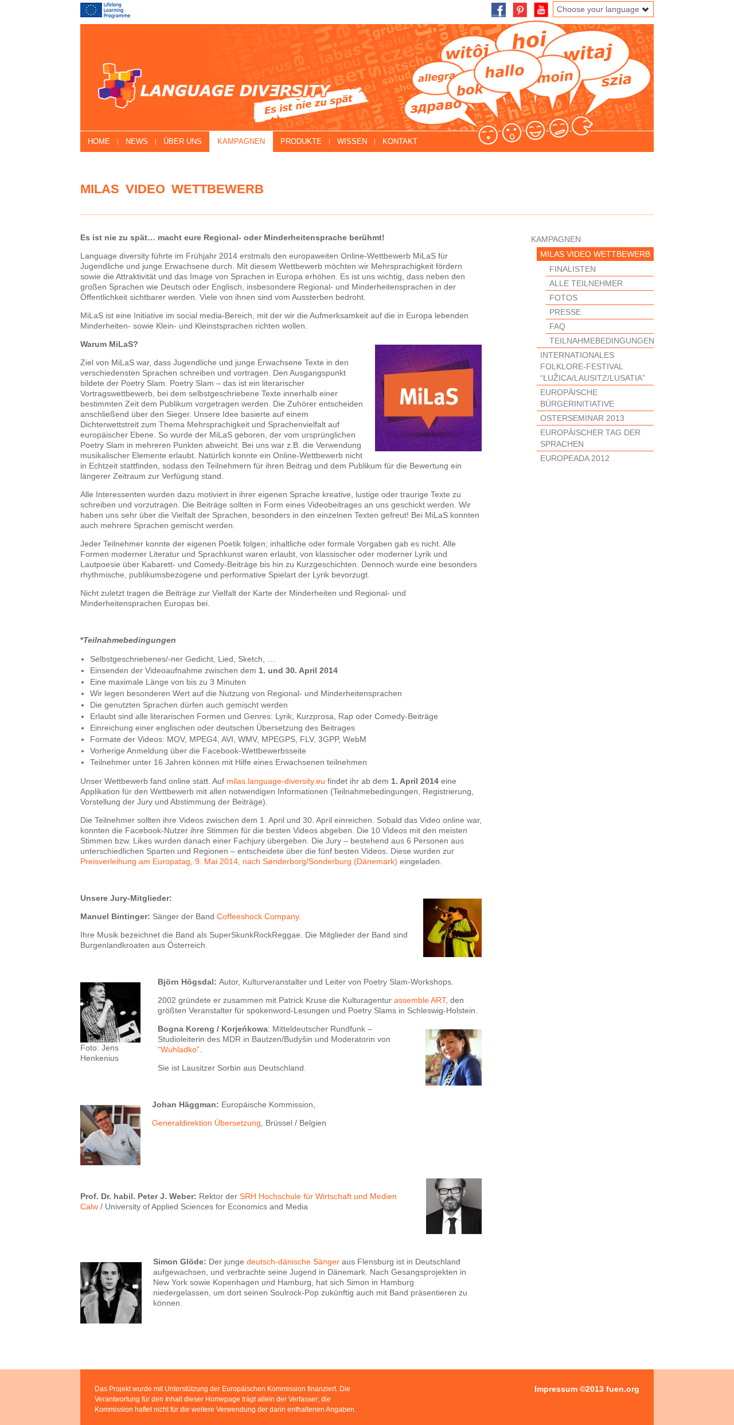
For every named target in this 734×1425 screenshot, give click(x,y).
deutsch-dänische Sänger (293, 1261)
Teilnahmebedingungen (601, 340)
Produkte (301, 141)
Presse (565, 312)
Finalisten (572, 269)
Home (99, 141)
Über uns (182, 141)
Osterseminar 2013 (582, 418)
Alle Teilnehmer (586, 283)
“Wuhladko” (179, 1049)
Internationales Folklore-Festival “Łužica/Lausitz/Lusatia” (592, 366)
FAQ (557, 326)
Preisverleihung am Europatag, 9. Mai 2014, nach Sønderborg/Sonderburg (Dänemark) (240, 861)
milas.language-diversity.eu (276, 781)
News (137, 141)
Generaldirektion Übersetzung (206, 1122)
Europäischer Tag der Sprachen (590, 438)
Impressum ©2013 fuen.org (586, 1388)
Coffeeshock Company (258, 916)
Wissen (352, 141)
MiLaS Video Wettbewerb (595, 254)
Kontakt (399, 141)
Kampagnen (241, 141)
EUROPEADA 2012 (575, 458)
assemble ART (420, 1000)
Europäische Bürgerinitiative (577, 398)
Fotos (563, 297)
